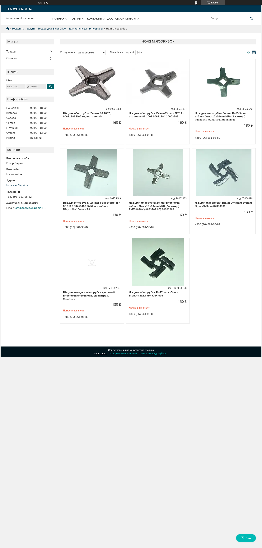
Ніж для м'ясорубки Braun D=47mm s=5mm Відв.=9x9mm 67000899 (223, 204)
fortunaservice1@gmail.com (31, 207)
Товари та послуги (23, 28)
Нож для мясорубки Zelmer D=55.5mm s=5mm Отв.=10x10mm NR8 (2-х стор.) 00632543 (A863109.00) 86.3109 (220, 116)
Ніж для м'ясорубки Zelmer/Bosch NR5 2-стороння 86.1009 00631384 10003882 (156, 115)
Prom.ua (149, 350)
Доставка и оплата (121, 18)
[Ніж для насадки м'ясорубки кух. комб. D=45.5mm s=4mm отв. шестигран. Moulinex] (92, 262)
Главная (58, 18)
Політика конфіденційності (153, 353)
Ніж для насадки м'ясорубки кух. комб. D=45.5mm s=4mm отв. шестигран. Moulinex (89, 296)
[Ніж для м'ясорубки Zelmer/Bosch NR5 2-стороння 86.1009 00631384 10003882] (157, 83)
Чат (248, 538)
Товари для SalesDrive (52, 28)
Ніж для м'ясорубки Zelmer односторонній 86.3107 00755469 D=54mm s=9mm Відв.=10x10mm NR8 (91, 206)
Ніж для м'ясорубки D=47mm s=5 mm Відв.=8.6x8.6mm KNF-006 (153, 294)
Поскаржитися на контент (123, 353)
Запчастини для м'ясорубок (85, 28)
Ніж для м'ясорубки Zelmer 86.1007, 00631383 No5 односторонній (87, 115)
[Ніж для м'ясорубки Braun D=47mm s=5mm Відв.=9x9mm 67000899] (223, 172)
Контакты (94, 18)
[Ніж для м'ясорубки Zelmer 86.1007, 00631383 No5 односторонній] (92, 83)
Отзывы (11, 58)
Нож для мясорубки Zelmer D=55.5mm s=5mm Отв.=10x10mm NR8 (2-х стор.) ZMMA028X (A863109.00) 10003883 (154, 206)
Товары (75, 18)
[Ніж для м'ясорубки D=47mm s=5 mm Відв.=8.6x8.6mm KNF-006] (157, 262)
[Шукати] (251, 18)
